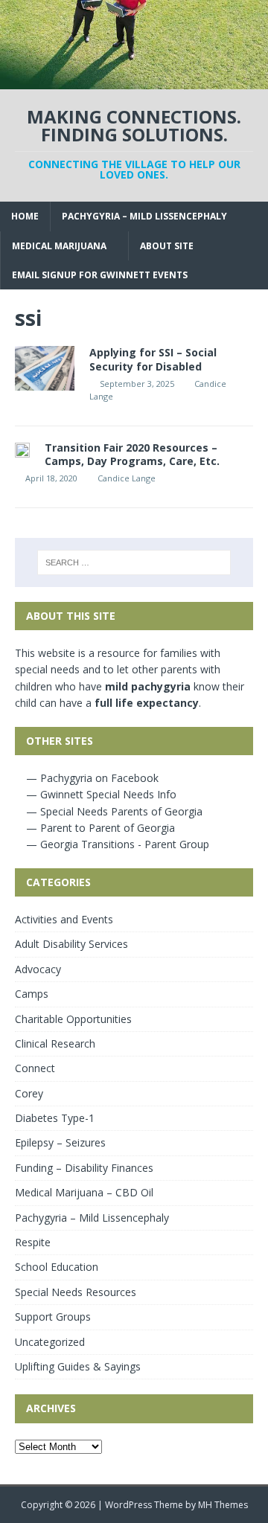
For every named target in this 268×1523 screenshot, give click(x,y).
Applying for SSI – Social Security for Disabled (153, 359)
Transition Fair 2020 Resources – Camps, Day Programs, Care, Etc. (132, 454)
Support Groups (53, 1316)
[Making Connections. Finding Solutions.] (134, 81)
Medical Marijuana (59, 246)
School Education (56, 1267)
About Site (167, 246)
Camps (31, 994)
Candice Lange (127, 478)
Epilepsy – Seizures (60, 1142)
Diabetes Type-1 (55, 1118)
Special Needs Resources (75, 1292)
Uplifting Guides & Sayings (78, 1366)
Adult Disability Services (71, 944)
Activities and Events (64, 919)
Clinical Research (55, 1043)
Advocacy (38, 969)
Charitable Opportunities (73, 1019)
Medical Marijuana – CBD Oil (84, 1192)
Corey (29, 1093)
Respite (33, 1242)
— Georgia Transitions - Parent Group (116, 844)
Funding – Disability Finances (84, 1168)
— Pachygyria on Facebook (91, 778)
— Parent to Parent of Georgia (99, 828)
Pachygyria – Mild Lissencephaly (144, 216)
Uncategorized (50, 1342)
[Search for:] (134, 562)
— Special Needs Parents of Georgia (112, 811)
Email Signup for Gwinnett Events (100, 275)
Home (25, 216)
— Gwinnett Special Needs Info (99, 794)
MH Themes (223, 1504)
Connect (35, 1068)
